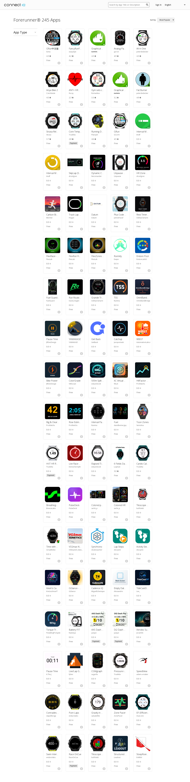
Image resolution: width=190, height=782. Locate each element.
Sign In (158, 4)
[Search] (147, 4)
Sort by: (153, 20)
